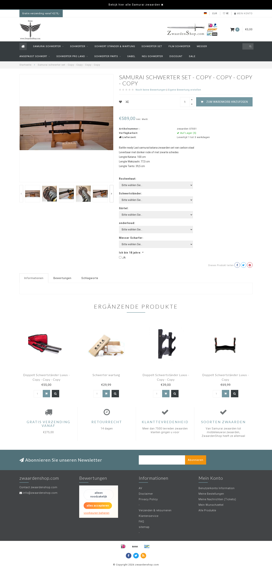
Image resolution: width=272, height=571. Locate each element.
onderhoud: (127, 223)
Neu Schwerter (152, 56)
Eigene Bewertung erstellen (184, 89)
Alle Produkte (207, 510)
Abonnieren (195, 459)
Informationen (33, 278)
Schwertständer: (130, 193)
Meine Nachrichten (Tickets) (217, 499)
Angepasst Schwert (33, 56)
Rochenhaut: (127, 178)
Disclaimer (146, 493)
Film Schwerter (179, 46)
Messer (202, 46)
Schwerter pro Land (70, 56)
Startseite (25, 64)
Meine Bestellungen (211, 493)
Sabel (131, 56)
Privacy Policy (148, 499)
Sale (192, 56)
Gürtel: (124, 208)
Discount (175, 56)
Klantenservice (148, 515)
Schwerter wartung (106, 375)
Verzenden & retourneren (155, 510)
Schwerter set (152, 46)
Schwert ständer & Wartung (115, 46)
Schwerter (77, 46)
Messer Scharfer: (131, 237)
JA (124, 257)
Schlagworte (89, 278)
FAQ (141, 521)
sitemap (144, 527)
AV (140, 488)
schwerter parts (106, 56)
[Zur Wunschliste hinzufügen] (120, 102)
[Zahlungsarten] (123, 546)
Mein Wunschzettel (211, 504)
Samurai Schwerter (47, 46)
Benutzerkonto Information (217, 488)
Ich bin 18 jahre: (131, 252)
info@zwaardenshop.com (40, 492)
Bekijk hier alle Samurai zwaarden (134, 4)
